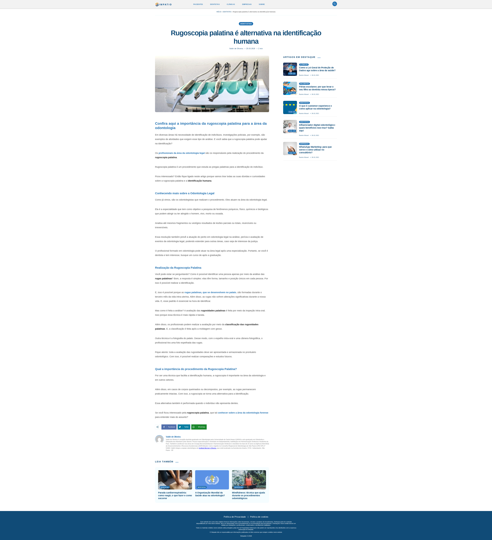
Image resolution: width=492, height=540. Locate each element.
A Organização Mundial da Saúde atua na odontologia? (210, 494)
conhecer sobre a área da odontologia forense (243, 412)
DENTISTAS (215, 4)
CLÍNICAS (231, 4)
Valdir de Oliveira (236, 49)
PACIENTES (198, 4)
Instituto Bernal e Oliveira (207, 448)
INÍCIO (219, 12)
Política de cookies (259, 517)
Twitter (186, 427)
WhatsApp (201, 427)
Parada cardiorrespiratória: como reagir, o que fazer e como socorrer (175, 495)
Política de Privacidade (235, 517)
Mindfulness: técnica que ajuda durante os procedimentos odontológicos (248, 495)
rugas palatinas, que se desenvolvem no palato (210, 292)
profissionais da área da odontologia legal (182, 153)
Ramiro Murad (304, 75)
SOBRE (262, 4)
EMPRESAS (247, 4)
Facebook (171, 427)
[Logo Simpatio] (163, 3)
